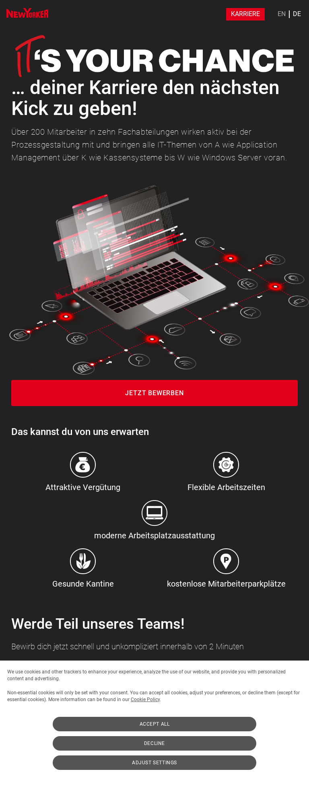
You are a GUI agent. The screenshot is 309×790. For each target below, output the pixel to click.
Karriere (245, 14)
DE (297, 14)
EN (282, 14)
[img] (27, 12)
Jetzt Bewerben (154, 393)
